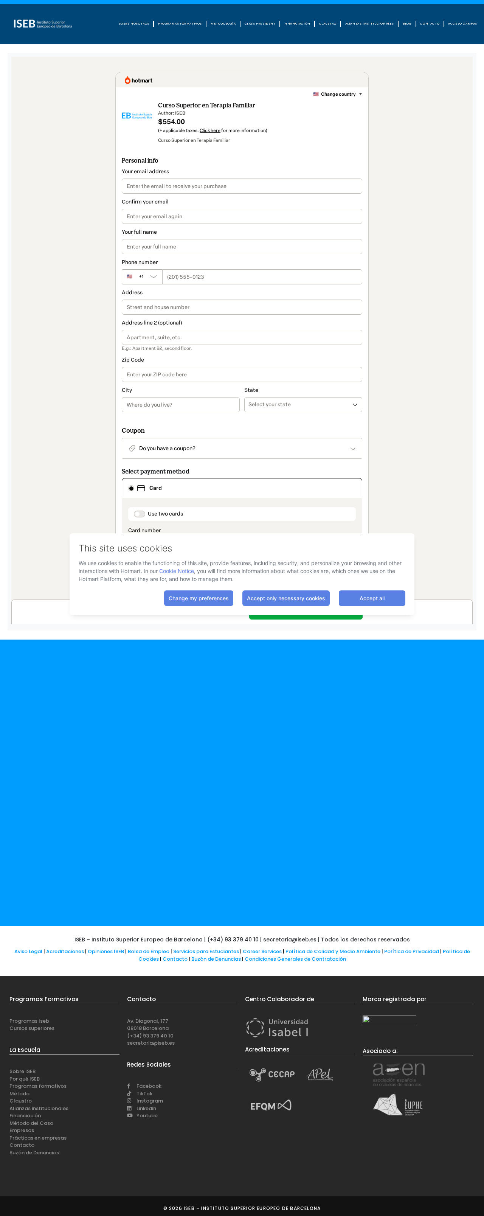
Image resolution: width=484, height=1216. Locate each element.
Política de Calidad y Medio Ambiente (332, 951)
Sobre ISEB (22, 1071)
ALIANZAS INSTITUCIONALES (369, 24)
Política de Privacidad (411, 951)
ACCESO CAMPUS (462, 24)
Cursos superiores (31, 1028)
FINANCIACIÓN (297, 24)
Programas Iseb (29, 1021)
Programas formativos (38, 1086)
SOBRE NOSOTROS (134, 24)
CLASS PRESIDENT (260, 24)
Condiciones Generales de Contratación (295, 959)
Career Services (262, 951)
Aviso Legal (28, 951)
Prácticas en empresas (38, 1137)
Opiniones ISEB (106, 951)
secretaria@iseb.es (151, 1043)
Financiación (25, 1115)
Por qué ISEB (24, 1078)
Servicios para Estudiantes (206, 951)
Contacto (176, 959)
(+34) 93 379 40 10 (150, 1035)
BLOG (407, 24)
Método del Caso (31, 1123)
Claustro (20, 1100)
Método (19, 1093)
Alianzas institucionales (38, 1108)
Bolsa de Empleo (148, 951)
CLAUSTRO (328, 24)
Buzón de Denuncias (218, 959)
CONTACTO (429, 24)
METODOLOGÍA (223, 24)
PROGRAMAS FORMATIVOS (180, 24)
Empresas (21, 1130)
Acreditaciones (65, 951)
